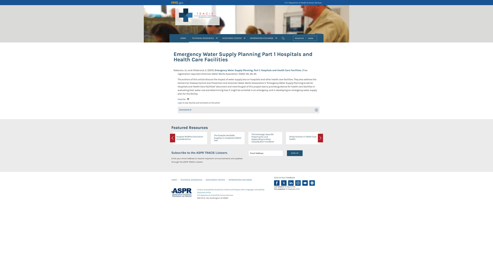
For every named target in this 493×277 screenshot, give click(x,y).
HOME (183, 38)
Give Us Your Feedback (284, 177)
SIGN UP (294, 153)
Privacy (200, 190)
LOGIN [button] (310, 38)
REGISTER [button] (299, 38)
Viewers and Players (232, 190)
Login (180, 103)
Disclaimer (219, 190)
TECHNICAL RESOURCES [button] (205, 38)
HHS (181, 2)
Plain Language (247, 190)
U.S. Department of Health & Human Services (303, 3)
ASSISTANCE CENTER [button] (232, 38)
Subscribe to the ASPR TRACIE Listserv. (199, 153)
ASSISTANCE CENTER (215, 180)
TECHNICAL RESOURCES (191, 180)
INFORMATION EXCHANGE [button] (262, 38)
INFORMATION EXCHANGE (240, 180)
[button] (283, 38)
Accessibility (209, 190)
